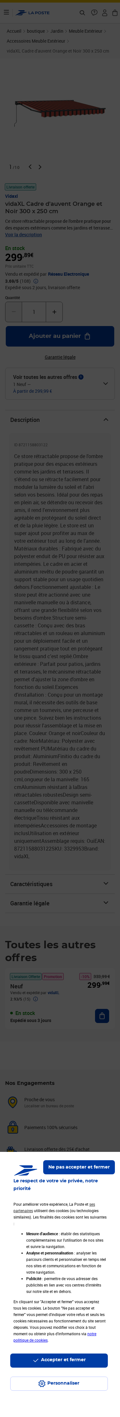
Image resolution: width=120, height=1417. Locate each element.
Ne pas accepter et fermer (79, 1167)
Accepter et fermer (63, 1360)
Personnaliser (63, 1383)
